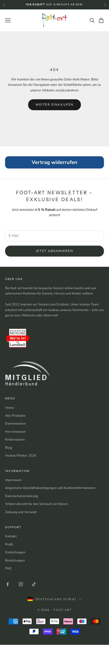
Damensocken (15, 423)
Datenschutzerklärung (21, 496)
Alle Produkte (15, 415)
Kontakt (11, 536)
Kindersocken (15, 439)
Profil (9, 544)
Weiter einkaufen (54, 105)
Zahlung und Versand (21, 512)
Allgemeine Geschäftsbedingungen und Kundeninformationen (50, 488)
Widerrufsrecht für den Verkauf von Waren (36, 504)
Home (9, 407)
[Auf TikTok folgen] (34, 584)
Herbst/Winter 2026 (20, 455)
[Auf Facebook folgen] (7, 584)
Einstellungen (15, 552)
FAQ (8, 568)
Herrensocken (15, 431)
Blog (8, 447)
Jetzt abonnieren (54, 251)
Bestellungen (15, 560)
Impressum (13, 480)
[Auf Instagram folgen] (20, 584)
